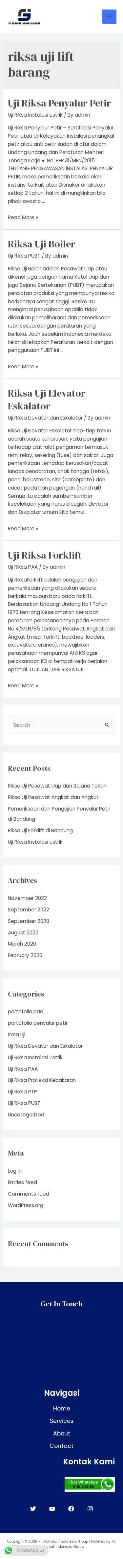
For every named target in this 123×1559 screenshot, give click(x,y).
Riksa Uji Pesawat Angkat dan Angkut (53, 797)
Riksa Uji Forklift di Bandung (40, 830)
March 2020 (22, 943)
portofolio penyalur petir (38, 1023)
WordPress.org (25, 1205)
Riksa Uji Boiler (41, 244)
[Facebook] (71, 1509)
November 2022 (27, 898)
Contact (61, 1446)
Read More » (23, 217)
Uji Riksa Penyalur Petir (59, 103)
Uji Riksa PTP (22, 1091)
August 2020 (23, 932)
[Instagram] (90, 1509)
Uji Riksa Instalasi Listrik (35, 114)
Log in (15, 1170)
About (61, 1433)
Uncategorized (26, 1114)
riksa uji (16, 1034)
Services (61, 1421)
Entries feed (22, 1182)
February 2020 (25, 955)
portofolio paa (25, 1011)
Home (61, 1408)
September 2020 (28, 921)
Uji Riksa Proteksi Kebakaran (42, 1080)
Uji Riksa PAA (23, 566)
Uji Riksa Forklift (45, 555)
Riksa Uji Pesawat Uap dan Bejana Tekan (57, 785)
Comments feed (28, 1193)
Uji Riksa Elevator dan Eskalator (45, 417)
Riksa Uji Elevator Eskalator (47, 399)
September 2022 (28, 909)
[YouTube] (52, 1509)
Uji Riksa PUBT (24, 255)
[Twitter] (33, 1509)
